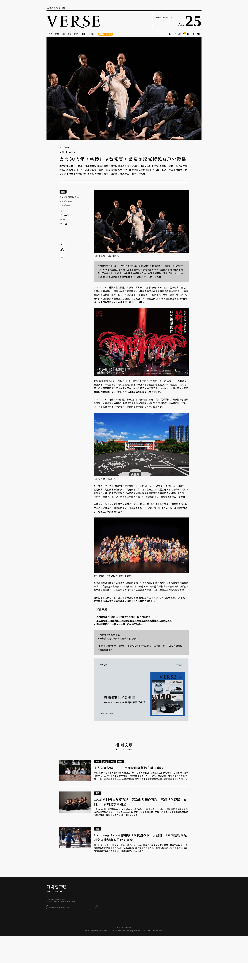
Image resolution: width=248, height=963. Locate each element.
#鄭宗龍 (63, 224)
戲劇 (105, 761)
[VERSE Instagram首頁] (193, 34)
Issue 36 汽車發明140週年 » (163, 16)
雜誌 (76, 34)
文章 (57, 34)
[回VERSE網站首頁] (73, 21)
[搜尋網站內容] (174, 34)
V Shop (92, 34)
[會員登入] (179, 34)
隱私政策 (128, 927)
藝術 (120, 761)
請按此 (116, 635)
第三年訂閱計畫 (157, 646)
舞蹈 (63, 192)
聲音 (70, 34)
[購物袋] (184, 34)
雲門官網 (144, 601)
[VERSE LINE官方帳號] (198, 34)
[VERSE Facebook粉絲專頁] (188, 34)
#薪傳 (62, 220)
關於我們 (120, 927)
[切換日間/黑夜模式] (170, 34)
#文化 (62, 212)
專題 (63, 34)
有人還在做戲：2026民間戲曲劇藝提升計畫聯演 (128, 767)
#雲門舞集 (64, 216)
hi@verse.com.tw (136, 931)
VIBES (84, 34)
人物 (50, 34)
